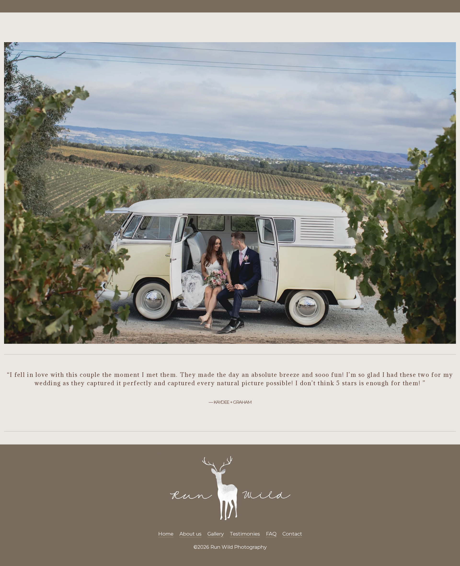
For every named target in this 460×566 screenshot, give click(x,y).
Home (165, 534)
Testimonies (245, 534)
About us (190, 534)
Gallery (215, 534)
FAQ (271, 534)
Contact (292, 534)
